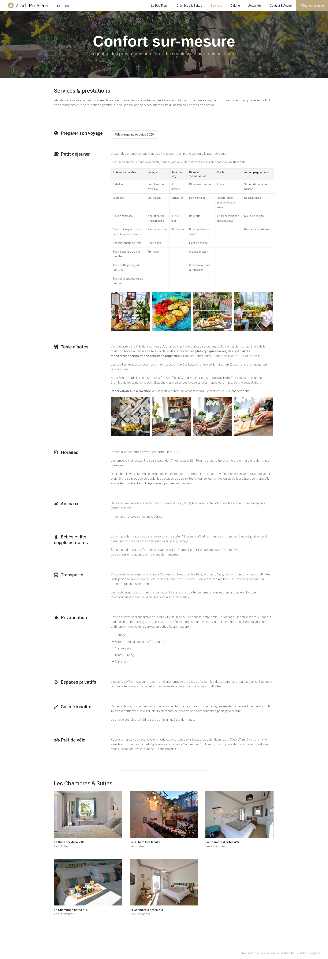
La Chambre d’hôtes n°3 (146, 910)
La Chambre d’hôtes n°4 (70, 910)
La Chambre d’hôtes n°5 (222, 842)
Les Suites (61, 846)
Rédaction (249, 953)
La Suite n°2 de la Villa (69, 842)
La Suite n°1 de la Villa (145, 842)
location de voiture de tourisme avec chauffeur (166, 579)
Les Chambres (215, 846)
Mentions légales (308, 953)
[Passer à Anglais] (67, 6)
